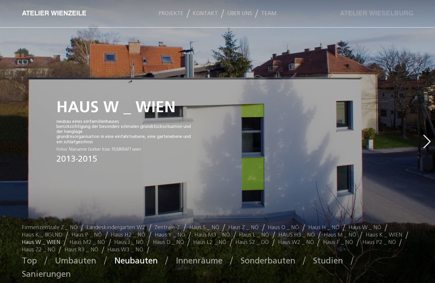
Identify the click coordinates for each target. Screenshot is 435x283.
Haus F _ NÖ (338, 242)
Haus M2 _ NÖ (87, 242)
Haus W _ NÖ (365, 227)
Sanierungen (46, 274)
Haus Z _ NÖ (243, 227)
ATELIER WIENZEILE (54, 13)
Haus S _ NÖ (204, 227)
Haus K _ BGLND (42, 234)
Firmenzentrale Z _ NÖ (50, 227)
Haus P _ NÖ (87, 234)
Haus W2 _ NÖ (296, 242)
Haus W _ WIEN (41, 242)
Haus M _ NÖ (340, 234)
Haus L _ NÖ (254, 234)
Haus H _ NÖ (323, 227)
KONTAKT (205, 13)
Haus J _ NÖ (129, 242)
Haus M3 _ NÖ (212, 234)
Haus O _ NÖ (283, 227)
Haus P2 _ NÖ (379, 242)
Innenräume (199, 260)
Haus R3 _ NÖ (81, 249)
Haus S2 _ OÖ (252, 242)
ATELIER (376, 13)
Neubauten (136, 260)
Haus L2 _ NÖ (209, 242)
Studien (328, 260)
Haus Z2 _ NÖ (38, 249)
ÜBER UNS (239, 13)
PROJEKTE (171, 13)
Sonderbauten (268, 260)
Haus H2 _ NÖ (128, 234)
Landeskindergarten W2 (116, 227)
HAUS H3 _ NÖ (296, 234)
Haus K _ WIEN (384, 234)
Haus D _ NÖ (168, 242)
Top (29, 260)
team (268, 13)
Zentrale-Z (167, 227)
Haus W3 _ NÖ (125, 249)
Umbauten (75, 260)
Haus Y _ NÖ (170, 234)
